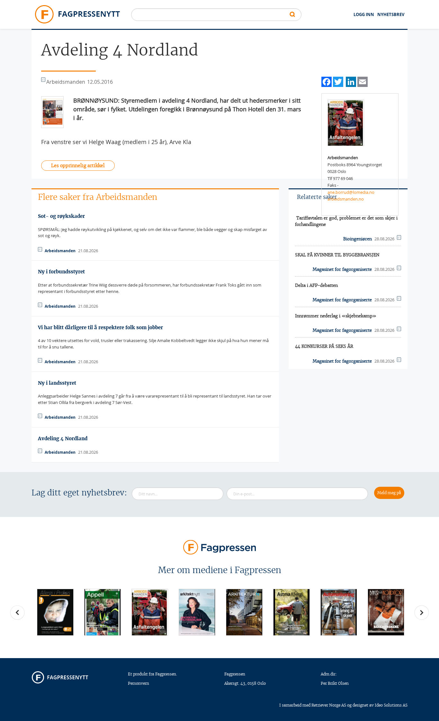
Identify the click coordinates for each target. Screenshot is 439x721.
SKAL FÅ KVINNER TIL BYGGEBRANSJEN (337, 255)
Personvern (138, 683)
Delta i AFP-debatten (316, 285)
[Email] (362, 81)
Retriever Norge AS (328, 705)
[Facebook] (326, 81)
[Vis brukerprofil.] (345, 122)
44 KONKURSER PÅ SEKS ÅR (324, 346)
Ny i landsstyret (57, 383)
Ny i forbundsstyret (61, 272)
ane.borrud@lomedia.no (350, 192)
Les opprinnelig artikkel (78, 165)
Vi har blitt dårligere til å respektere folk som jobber (100, 327)
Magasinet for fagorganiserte (342, 269)
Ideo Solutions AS (391, 705)
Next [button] (421, 612)
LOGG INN (364, 14)
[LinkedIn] (351, 81)
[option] (55, 612)
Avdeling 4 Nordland (62, 438)
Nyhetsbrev (390, 14)
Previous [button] (17, 612)
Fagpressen (234, 674)
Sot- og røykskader (61, 216)
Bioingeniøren (357, 239)
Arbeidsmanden (60, 250)
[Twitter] (338, 81)
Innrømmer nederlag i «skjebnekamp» (335, 316)
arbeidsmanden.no (345, 199)
